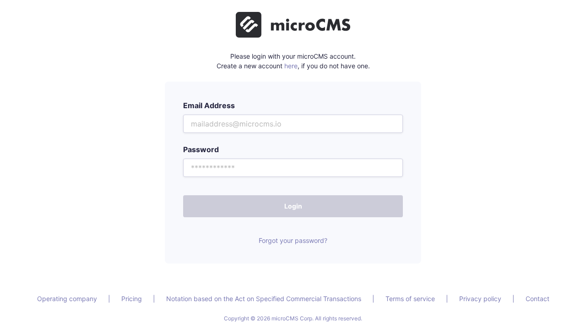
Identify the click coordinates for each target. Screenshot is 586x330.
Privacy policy (480, 298)
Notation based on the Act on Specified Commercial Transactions (263, 298)
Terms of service (410, 298)
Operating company (67, 298)
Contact (537, 298)
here (291, 66)
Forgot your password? (293, 240)
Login (293, 206)
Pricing (131, 298)
